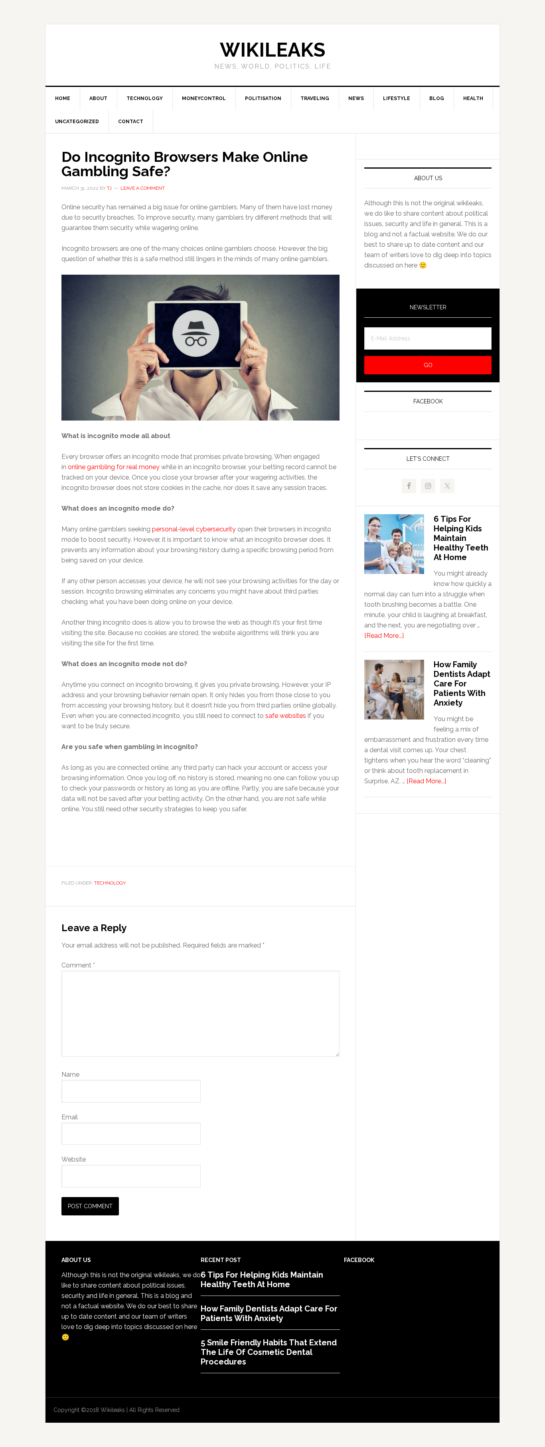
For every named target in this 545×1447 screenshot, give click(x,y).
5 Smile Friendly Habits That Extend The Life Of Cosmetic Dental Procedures (269, 1352)
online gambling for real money (114, 467)
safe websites (285, 716)
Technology (110, 883)
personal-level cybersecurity (194, 529)
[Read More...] (384, 635)
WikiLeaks (272, 50)
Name (70, 1074)
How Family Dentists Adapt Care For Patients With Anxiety (462, 684)
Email (69, 1117)
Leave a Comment (142, 188)
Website (73, 1159)
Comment (78, 965)
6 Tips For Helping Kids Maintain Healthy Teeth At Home (461, 538)
